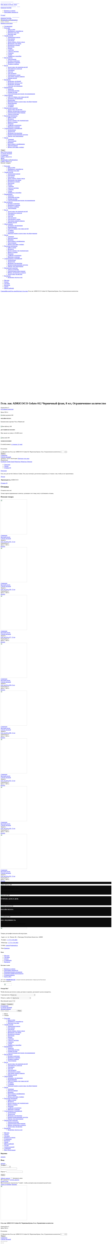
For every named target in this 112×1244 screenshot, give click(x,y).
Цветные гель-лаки (13, 32)
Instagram (7, 948)
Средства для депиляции (15, 86)
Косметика (7, 79)
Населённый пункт (7, 1001)
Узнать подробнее (6, 1184)
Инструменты (8, 57)
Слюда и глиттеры (13, 51)
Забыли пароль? (5, 1178)
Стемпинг (11, 53)
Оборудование (8, 95)
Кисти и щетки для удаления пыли (18, 120)
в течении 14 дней (16, 444)
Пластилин (11, 46)
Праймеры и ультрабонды (15, 31)
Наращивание (8, 87)
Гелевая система (12, 92)
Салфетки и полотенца (14, 125)
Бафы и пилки (12, 117)
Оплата (6, 959)
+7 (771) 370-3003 (12, 940)
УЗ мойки (11, 106)
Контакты (7, 962)
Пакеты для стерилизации (15, 136)
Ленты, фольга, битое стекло (16, 42)
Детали (6, 466)
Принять (14, 1184)
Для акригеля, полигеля (15, 68)
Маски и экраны (13, 122)
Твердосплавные (13, 145)
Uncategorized (8, 26)
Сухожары (11, 105)
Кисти (6, 65)
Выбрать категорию (7, 23)
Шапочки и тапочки (14, 127)
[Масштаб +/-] (6, 1241)
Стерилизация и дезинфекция (13, 128)
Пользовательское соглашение (13, 972)
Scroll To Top (4, 1181)
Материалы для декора (14, 43)
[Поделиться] (3, 1241)
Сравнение (4, 455)
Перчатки (10, 123)
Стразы (10, 54)
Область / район (6, 998)
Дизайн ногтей (8, 35)
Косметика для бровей (14, 81)
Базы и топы (11, 29)
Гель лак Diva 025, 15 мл (8, 541)
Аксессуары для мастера (15, 109)
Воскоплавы (11, 100)
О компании (8, 960)
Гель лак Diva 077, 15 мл (8, 637)
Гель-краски (11, 39)
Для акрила (11, 70)
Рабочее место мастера (11, 108)
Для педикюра (12, 59)
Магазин (8, 291)
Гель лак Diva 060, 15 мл (8, 733)
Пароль (3, 1171)
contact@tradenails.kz (12, 945)
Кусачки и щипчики (14, 61)
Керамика (10, 142)
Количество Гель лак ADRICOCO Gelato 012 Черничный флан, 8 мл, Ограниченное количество (31, 452)
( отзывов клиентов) (7, 409)
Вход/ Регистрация (9, 1150)
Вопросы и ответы (9, 969)
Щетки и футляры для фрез (16, 147)
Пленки (10, 48)
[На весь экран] (5, 1241)
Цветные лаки (12, 34)
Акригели (11, 89)
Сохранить (10, 1004)
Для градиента (12, 73)
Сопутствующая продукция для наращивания (21, 94)
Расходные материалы (10, 116)
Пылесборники (12, 103)
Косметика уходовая (14, 84)
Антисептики (12, 130)
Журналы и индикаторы (15, 133)
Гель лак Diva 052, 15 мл (8, 876)
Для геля (10, 72)
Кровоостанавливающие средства (18, 134)
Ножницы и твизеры (14, 62)
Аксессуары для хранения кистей (18, 67)
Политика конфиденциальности (13, 973)
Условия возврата (9, 975)
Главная (3, 291)
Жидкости (11, 119)
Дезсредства (11, 131)
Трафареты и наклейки (14, 56)
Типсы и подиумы (13, 114)
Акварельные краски (14, 37)
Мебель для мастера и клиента (17, 111)
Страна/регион (6, 995)
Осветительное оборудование (16, 112)
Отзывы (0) (7, 468)
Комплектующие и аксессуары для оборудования (22, 101)
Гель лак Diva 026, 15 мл (8, 828)
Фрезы (6, 137)
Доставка (7, 957)
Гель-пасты (11, 40)
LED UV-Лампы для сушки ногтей (18, 97)
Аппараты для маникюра (15, 98)
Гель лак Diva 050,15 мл (8, 685)
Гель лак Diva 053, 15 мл (8, 780)
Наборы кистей (12, 78)
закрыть (3, 1157)
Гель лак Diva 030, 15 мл (8, 589)
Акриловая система (13, 90)
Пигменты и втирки (14, 45)
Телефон (4, 1165)
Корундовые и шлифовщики (16, 144)
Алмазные (11, 139)
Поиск (3, 150)
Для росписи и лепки (14, 75)
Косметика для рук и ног (15, 83)
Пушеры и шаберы (13, 64)
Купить (3, 453)
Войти (3, 1175)
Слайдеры (11, 50)
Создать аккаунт (14, 1180)
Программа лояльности (11, 970)
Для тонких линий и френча (16, 76)
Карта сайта (7, 976)
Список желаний (6, 457)
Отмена (3, 1004)
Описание (7, 464)
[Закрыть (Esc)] (1, 1241)
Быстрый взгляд (5, 537)
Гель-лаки (7, 28)
